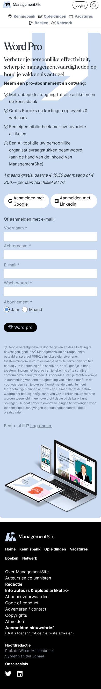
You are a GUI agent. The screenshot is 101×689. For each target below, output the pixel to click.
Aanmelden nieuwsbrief (29, 627)
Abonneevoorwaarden (26, 596)
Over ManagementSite (27, 571)
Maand (35, 309)
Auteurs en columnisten (28, 578)
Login (80, 5)
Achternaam (15, 245)
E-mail (10, 264)
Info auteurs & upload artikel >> (37, 590)
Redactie (13, 584)
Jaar (15, 309)
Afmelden (14, 621)
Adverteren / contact (25, 609)
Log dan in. (41, 425)
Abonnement (16, 301)
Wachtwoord (16, 282)
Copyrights (16, 615)
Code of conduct (22, 602)
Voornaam (14, 227)
